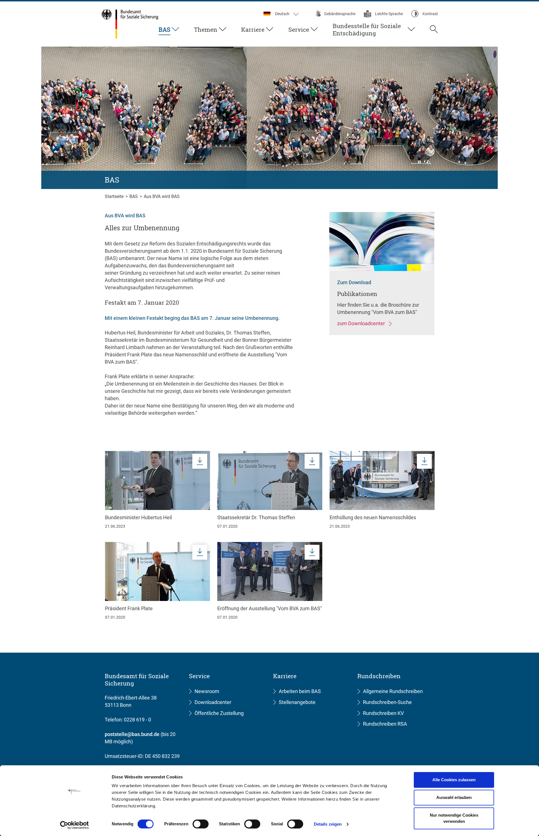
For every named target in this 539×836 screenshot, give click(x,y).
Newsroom (207, 691)
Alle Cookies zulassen (454, 779)
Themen (205, 29)
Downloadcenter (213, 702)
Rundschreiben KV (383, 713)
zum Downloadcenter (361, 323)
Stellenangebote (297, 702)
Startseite (115, 196)
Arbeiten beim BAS (300, 691)
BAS (164, 29)
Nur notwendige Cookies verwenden (454, 818)
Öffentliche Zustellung (219, 713)
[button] (434, 30)
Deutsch (282, 14)
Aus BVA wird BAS (162, 196)
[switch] (201, 823)
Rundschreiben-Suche (387, 702)
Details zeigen (328, 824)
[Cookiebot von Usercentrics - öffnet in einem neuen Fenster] (74, 825)
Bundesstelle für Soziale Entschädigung (367, 29)
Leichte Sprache (389, 14)
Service (298, 29)
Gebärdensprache (339, 14)
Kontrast (430, 14)
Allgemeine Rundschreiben (393, 691)
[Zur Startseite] (130, 24)
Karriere (252, 29)
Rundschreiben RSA (385, 724)
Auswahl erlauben (454, 797)
